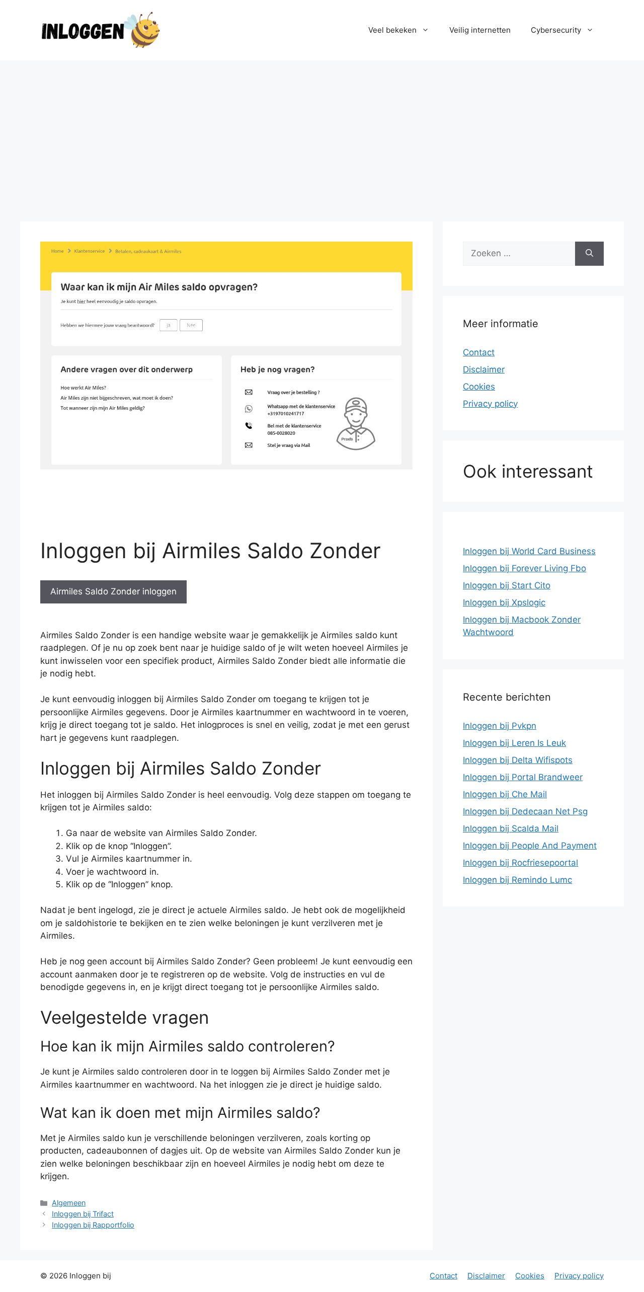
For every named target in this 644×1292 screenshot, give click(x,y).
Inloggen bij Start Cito (506, 585)
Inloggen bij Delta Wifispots (518, 760)
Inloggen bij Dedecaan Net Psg (525, 811)
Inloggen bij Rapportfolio (93, 1225)
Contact (479, 352)
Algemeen (69, 1202)
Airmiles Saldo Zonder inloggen (113, 591)
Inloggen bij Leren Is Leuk (514, 743)
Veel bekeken (392, 30)
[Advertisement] (322, 135)
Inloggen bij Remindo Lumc (517, 880)
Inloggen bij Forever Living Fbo (524, 568)
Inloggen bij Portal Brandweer (523, 777)
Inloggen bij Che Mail (505, 794)
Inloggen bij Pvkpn (499, 726)
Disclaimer (484, 369)
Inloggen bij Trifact (83, 1213)
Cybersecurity (556, 30)
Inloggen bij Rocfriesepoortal (520, 863)
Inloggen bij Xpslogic (504, 602)
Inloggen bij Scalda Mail (510, 828)
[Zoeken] (589, 254)
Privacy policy (490, 404)
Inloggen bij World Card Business (529, 551)
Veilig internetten (480, 30)
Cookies (479, 387)
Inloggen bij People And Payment (530, 846)
